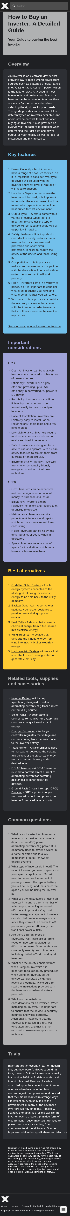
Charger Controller (23, 731)
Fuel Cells (17, 622)
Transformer (19, 747)
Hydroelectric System (25, 651)
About (4, 1206)
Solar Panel (18, 714)
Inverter (14, 44)
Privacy (25, 1206)
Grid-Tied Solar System (26, 585)
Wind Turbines (20, 634)
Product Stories (53, 1206)
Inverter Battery (21, 698)
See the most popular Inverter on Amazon (34, 326)
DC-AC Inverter (21, 768)
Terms (14, 1206)
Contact (37, 1206)
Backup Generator (22, 605)
